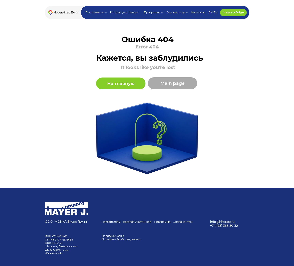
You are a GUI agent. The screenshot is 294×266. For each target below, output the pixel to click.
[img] (66, 208)
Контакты (198, 12)
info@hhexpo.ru (222, 222)
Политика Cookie (113, 235)
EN (211, 12)
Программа (152, 12)
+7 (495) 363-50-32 (224, 226)
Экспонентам (175, 12)
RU (215, 12)
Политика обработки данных (121, 239)
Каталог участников (124, 12)
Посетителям (94, 12)
